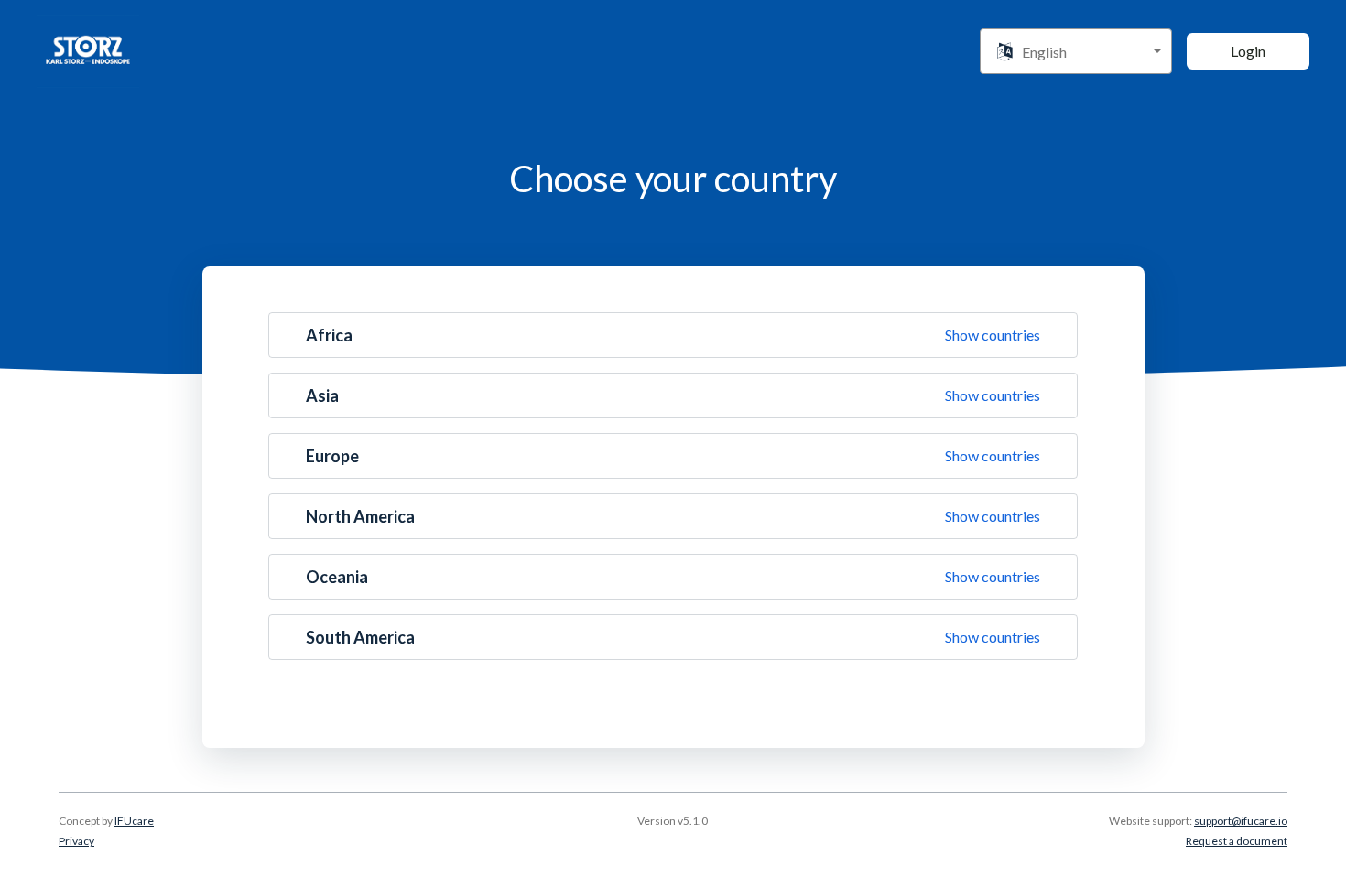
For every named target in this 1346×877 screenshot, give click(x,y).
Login (1248, 51)
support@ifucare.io (1240, 821)
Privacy (76, 841)
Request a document (1236, 841)
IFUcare (134, 821)
